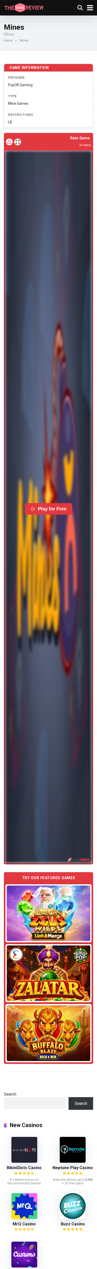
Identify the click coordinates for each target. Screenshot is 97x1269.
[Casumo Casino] (24, 1266)
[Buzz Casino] (73, 1217)
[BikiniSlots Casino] (24, 1161)
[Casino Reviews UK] (24, 7)
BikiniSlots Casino (24, 1167)
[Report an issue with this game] (9, 142)
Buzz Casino (73, 1224)
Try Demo (48, 913)
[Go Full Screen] (17, 142)
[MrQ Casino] (24, 1217)
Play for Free (52, 509)
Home (8, 40)
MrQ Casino (24, 1224)
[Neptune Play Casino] (73, 1161)
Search (10, 1094)
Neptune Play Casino (73, 1167)
